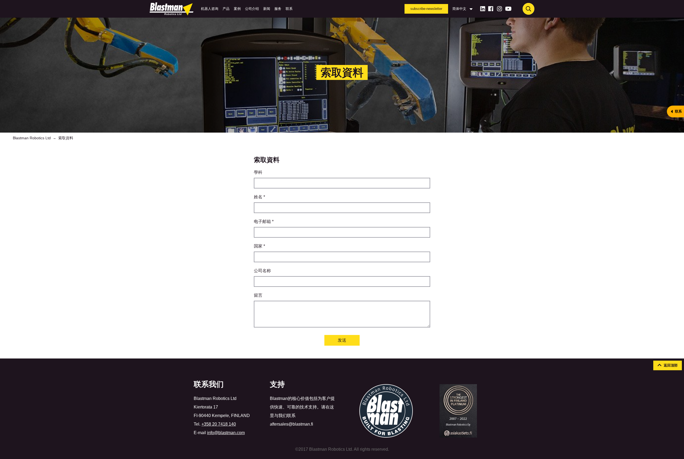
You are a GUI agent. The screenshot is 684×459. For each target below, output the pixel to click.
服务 (277, 9)
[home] (173, 9)
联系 (289, 9)
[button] (667, 365)
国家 (259, 246)
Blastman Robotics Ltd (32, 138)
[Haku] (528, 9)
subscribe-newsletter (426, 9)
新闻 (266, 9)
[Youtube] (508, 8)
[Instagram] (499, 8)
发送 (342, 340)
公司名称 (262, 270)
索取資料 (65, 138)
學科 (258, 172)
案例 (237, 9)
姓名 (259, 197)
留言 (258, 295)
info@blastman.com (226, 432)
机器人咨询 (209, 9)
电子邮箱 (264, 221)
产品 (226, 9)
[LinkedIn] (482, 8)
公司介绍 (252, 9)
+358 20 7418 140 (218, 424)
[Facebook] (490, 8)
